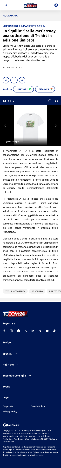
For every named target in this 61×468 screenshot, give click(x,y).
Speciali (7, 353)
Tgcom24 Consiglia (14, 375)
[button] (30, 5)
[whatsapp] (18, 330)
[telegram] (40, 330)
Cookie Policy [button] (38, 406)
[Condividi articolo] (6, 80)
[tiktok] (54, 330)
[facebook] (4, 330)
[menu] (5, 5)
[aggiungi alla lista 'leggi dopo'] (14, 80)
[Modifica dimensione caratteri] (22, 80)
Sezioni (7, 342)
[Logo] (30, 5)
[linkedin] (32, 330)
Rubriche (8, 364)
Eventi (7, 386)
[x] (25, 330)
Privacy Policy (10, 411)
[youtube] (47, 330)
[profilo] (56, 5)
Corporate (8, 406)
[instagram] (11, 330)
